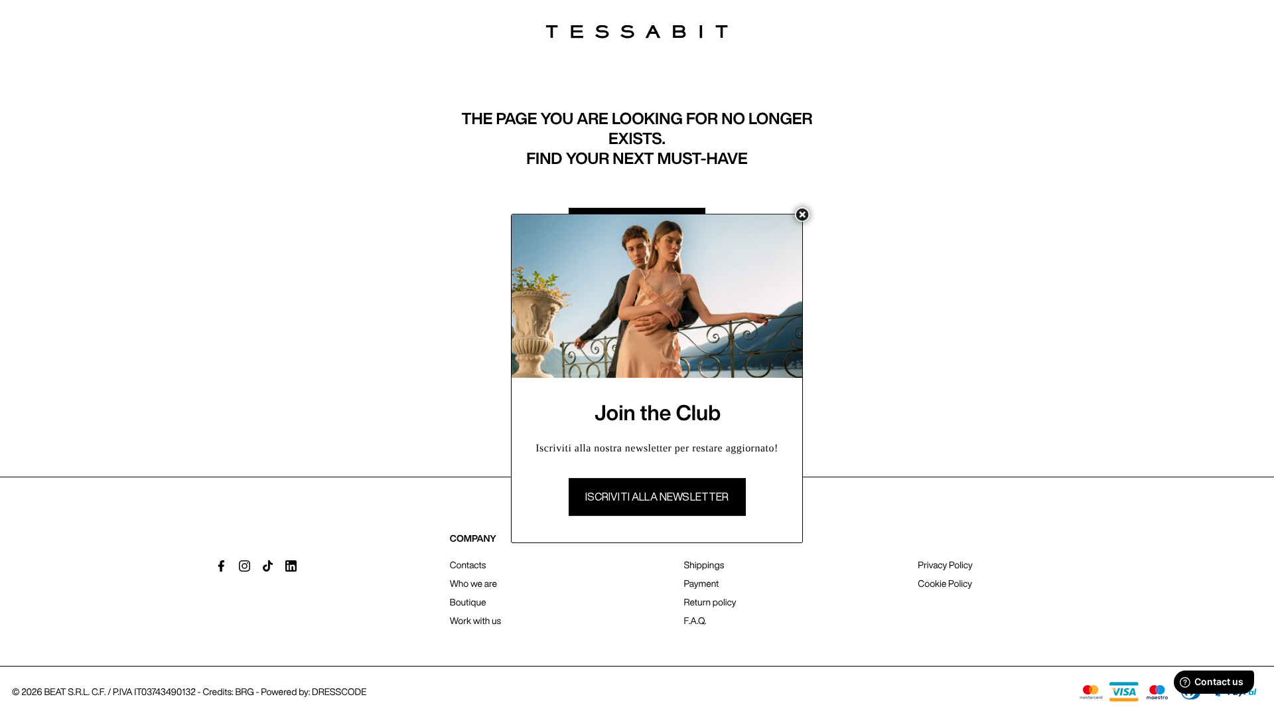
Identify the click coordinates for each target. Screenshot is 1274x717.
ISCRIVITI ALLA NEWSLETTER (657, 496)
